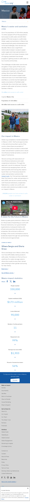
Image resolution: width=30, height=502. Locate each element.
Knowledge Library (7, 446)
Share (3, 281)
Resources (4, 459)
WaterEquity (5, 434)
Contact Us (5, 450)
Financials (4, 425)
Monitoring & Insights (7, 443)
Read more (5, 269)
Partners (4, 422)
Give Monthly (5, 390)
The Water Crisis (6, 420)
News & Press (5, 456)
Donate (15, 380)
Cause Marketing (6, 402)
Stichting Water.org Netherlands (10, 471)
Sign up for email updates (9, 481)
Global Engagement (7, 440)
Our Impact (5, 414)
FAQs (3, 462)
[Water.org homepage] (8, 2)
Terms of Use (5, 468)
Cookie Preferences (7, 473)
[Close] (28, 488)
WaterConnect (5, 437)
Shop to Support (6, 405)
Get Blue (4, 393)
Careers (4, 453)
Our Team (4, 417)
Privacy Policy (5, 465)
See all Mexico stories (8, 273)
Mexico (4, 21)
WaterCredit (5, 176)
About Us (4, 411)
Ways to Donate (6, 399)
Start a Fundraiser (7, 396)
